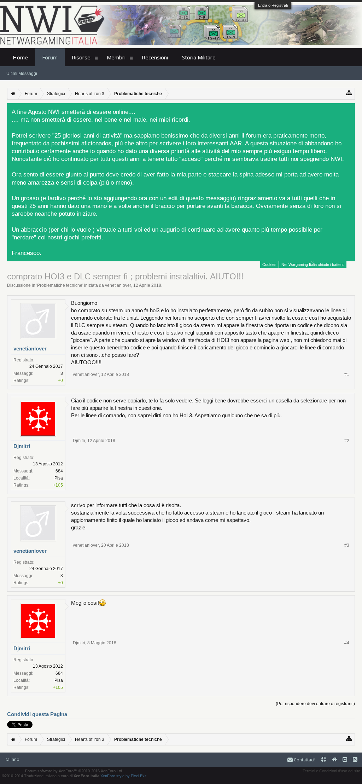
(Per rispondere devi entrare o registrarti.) (315, 703)
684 (59, 471)
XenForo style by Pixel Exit (123, 776)
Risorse (81, 57)
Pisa (58, 478)
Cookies (269, 264)
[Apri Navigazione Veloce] (349, 92)
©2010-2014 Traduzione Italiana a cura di (50, 776)
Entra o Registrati (273, 5)
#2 (346, 440)
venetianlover (118, 285)
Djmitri (21, 446)
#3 (346, 545)
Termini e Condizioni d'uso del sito (331, 771)
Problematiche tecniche (59, 285)
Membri (116, 57)
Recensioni (155, 57)
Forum (50, 57)
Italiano (12, 759)
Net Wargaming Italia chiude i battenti (312, 264)
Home (20, 57)
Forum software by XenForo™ (74, 771)
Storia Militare (199, 57)
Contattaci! (304, 760)
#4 (346, 642)
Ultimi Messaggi (21, 73)
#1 (346, 374)
